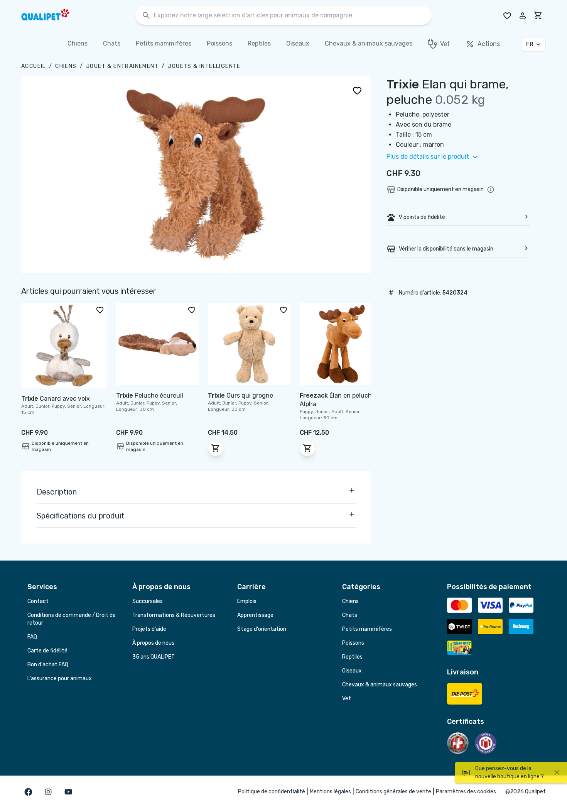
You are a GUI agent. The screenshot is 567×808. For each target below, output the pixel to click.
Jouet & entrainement (122, 66)
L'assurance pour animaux (59, 678)
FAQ (32, 637)
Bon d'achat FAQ (47, 664)
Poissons (353, 643)
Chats (349, 615)
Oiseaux (352, 670)
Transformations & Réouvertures (173, 615)
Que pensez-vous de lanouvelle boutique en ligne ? (509, 772)
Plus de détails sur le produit (427, 156)
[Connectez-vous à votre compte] (522, 15)
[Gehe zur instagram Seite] (48, 792)
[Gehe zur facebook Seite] (28, 792)
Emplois (246, 601)
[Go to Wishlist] (507, 15)
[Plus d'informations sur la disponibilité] (490, 189)
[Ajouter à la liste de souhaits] (357, 90)
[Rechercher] (146, 15)
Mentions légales (330, 791)
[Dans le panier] (215, 448)
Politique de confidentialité (271, 791)
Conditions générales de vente (393, 791)
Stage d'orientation (261, 629)
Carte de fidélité (47, 650)
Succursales (147, 601)
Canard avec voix (55, 398)
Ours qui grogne (240, 395)
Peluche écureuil (149, 395)
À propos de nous (153, 643)
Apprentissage (255, 615)
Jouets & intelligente (204, 66)
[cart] (538, 15)
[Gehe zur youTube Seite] (68, 792)
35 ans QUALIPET (153, 657)
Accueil (33, 66)
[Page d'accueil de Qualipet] (52, 15)
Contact (38, 601)
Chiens (65, 66)
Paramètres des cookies (466, 791)
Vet (346, 698)
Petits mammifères (367, 629)
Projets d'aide (149, 629)
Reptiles (352, 657)
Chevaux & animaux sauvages (379, 684)
